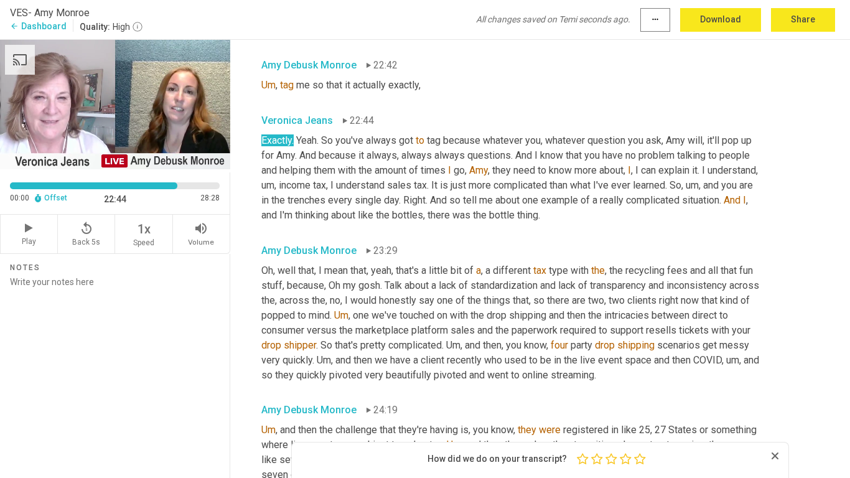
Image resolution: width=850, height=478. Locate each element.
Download (720, 19)
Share (803, 19)
